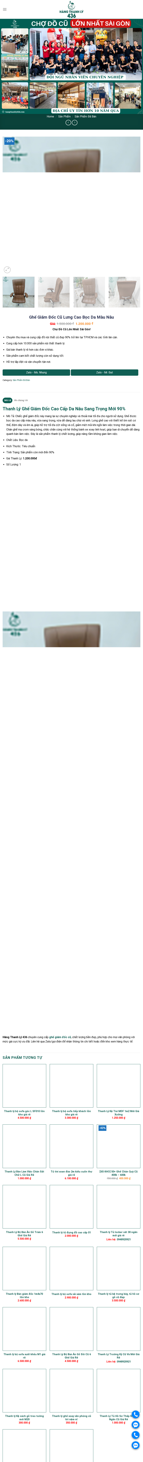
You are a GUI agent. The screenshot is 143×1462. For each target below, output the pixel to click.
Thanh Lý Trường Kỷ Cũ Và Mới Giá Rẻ (119, 1356)
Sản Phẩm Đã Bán (85, 116)
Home (50, 116)
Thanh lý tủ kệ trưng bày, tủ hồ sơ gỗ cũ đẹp (118, 1296)
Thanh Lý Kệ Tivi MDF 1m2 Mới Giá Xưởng (118, 1113)
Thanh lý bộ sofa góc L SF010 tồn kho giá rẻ (24, 1113)
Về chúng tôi (21, 400)
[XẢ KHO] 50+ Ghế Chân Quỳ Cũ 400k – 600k (119, 1173)
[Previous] (10, 205)
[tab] (7, 400)
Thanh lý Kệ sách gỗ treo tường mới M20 (24, 1418)
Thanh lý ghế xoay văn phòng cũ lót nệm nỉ (71, 1418)
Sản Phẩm (64, 116)
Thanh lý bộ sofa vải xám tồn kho (71, 1294)
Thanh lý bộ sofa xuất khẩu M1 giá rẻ (24, 1356)
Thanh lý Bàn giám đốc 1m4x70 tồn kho (24, 1296)
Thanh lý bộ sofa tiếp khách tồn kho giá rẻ (71, 1113)
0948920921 (124, 1239)
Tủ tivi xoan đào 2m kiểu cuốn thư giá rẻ (71, 1173)
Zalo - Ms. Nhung (36, 372)
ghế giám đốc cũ (60, 1037)
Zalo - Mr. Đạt (104, 372)
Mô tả (7, 400)
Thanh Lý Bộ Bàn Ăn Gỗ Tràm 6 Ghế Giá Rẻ (24, 1234)
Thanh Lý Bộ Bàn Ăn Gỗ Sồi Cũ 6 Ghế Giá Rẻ (71, 1356)
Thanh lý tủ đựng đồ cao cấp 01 (71, 1232)
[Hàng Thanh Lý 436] (71, 9)
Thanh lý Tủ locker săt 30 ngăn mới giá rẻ (118, 1234)
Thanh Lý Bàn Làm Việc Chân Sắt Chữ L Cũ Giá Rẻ (24, 1173)
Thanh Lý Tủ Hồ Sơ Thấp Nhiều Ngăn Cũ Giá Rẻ (118, 1418)
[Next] (133, 205)
